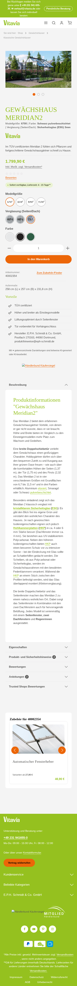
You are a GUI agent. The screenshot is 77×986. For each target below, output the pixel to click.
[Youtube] (33, 929)
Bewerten (10, 177)
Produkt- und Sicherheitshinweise (32, 657)
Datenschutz (37, 977)
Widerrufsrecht (59, 977)
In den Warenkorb (39, 259)
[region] (38, 77)
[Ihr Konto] (61, 22)
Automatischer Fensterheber (33, 761)
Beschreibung (18, 384)
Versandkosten (65, 954)
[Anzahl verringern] (9, 248)
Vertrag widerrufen (19, 862)
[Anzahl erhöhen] (68, 248)
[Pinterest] (43, 929)
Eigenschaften (18, 647)
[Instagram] (52, 929)
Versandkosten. (38, 970)
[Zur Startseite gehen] (12, 22)
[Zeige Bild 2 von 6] (38, 94)
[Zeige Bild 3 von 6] (43, 94)
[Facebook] (24, 929)
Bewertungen (17, 666)
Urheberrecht (44, 982)
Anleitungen (18, 676)
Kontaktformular (32, 852)
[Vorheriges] (12, 77)
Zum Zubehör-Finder (49, 272)
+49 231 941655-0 (16, 837)
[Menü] (45, 22)
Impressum (16, 977)
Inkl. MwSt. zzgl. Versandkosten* (23, 166)
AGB (27, 982)
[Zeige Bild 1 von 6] (34, 94)
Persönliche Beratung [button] (58, 8)
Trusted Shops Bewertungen (27, 686)
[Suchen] (53, 22)
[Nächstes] (65, 77)
